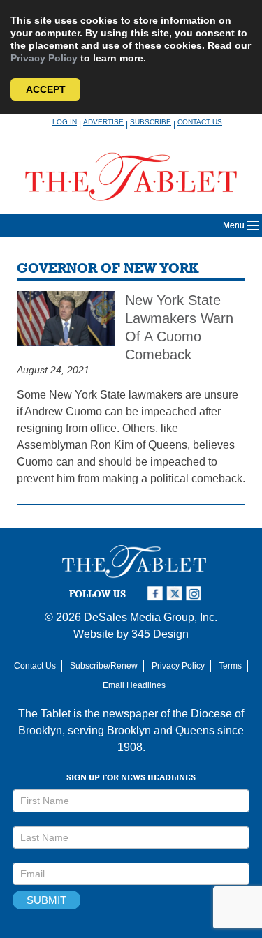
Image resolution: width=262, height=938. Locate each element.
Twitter (176, 593)
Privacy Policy (44, 58)
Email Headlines (134, 685)
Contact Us (199, 122)
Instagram (195, 593)
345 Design (160, 634)
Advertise (103, 122)
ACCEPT (46, 89)
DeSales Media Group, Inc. (150, 617)
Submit (46, 900)
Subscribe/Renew (104, 666)
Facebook (156, 593)
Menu (234, 225)
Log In (64, 122)
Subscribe (150, 122)
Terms (230, 666)
